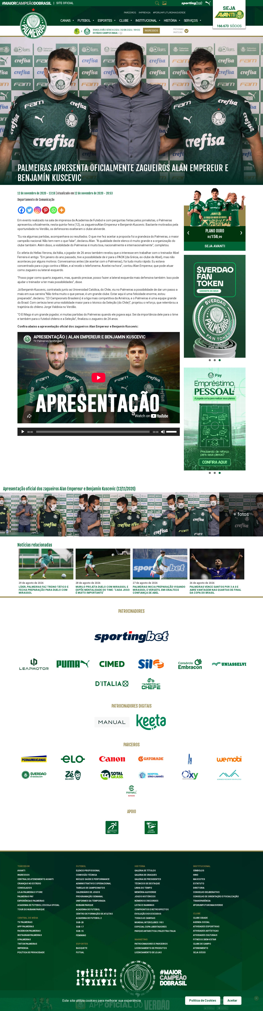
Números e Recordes (146, 901)
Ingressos (151, 30)
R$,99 (214, 233)
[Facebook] (21, 210)
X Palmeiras (24, 939)
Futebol (84, 20)
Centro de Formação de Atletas (94, 914)
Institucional (201, 866)
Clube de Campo (202, 944)
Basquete (81, 948)
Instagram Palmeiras (29, 935)
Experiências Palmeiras (30, 901)
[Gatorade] (151, 759)
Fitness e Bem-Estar (204, 939)
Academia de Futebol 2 (89, 918)
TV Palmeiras (24, 922)
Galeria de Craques (146, 875)
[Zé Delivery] (73, 775)
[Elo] (73, 759)
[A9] (190, 759)
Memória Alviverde (145, 892)
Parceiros (130, 12)
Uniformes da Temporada (90, 901)
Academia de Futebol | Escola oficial (38, 905)
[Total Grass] (112, 775)
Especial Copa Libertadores (151, 927)
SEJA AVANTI (215, 246)
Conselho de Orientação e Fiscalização (216, 896)
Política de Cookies (202, 1000)
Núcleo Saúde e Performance (93, 879)
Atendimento (200, 948)
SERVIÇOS (191, 20)
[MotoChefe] (151, 684)
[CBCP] (151, 827)
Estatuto (198, 883)
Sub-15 (80, 931)
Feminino (81, 935)
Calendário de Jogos (88, 892)
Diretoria (198, 888)
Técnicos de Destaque (147, 883)
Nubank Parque (84, 905)
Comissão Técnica (86, 875)
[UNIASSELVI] (229, 664)
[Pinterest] (45, 210)
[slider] (172, 431)
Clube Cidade (200, 918)
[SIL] (151, 664)
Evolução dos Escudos (148, 914)
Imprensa (144, 12)
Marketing (141, 939)
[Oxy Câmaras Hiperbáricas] (190, 775)
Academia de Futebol (88, 909)
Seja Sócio (199, 952)
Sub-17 (80, 927)
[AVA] (229, 775)
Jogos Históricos (145, 896)
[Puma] (72, 664)
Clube (123, 20)
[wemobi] (229, 759)
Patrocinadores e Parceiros (151, 944)
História (170, 20)
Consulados (24, 888)
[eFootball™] (131, 791)
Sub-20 (80, 922)
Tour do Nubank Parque (31, 909)
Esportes (105, 20)
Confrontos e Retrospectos (152, 909)
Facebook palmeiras (29, 931)
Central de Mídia (27, 918)
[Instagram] (37, 210)
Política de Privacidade (31, 952)
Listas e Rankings (144, 905)
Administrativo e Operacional (93, 883)
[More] (61, 210)
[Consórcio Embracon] (190, 664)
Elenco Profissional (88, 870)
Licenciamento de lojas (148, 952)
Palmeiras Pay (25, 896)
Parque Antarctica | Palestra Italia (155, 931)
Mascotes (199, 879)
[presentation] (188, 232)
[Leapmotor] (33, 664)
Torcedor (23, 866)
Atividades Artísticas (206, 931)
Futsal (80, 952)
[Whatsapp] (53, 210)
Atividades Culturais (205, 935)
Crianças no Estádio (29, 883)
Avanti (21, 870)
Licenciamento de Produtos (151, 948)
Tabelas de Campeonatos (90, 888)
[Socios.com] (34, 775)
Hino (195, 875)
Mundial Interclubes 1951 (149, 922)
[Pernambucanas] (34, 759)
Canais (65, 20)
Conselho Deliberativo (206, 892)
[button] (209, 360)
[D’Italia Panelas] (112, 684)
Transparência (202, 901)
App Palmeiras (25, 926)
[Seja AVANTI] (229, 12)
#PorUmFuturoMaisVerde (169, 12)
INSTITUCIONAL (146, 20)
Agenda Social (201, 922)
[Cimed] (112, 664)
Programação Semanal (89, 896)
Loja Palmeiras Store (30, 892)
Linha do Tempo (143, 888)
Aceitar (232, 1000)
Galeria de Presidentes (148, 879)
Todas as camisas (145, 918)
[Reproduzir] (23, 432)
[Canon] (112, 759)
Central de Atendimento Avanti (35, 879)
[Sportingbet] (131, 636)
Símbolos (198, 870)
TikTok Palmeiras (27, 944)
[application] (98, 432)
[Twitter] (29, 210)
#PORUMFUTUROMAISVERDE (208, 905)
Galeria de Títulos (145, 870)
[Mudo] (163, 432)
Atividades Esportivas (206, 926)
